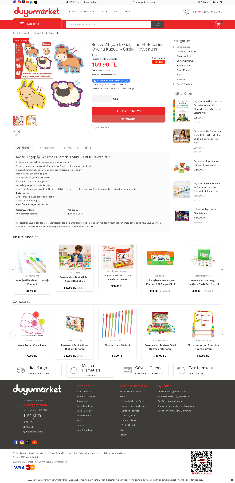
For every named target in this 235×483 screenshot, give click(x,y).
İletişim (127, 11)
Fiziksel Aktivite (75, 272)
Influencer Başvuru (34, 431)
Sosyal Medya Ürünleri (131, 391)
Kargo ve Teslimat (130, 410)
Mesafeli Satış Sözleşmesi (134, 405)
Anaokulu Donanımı (186, 51)
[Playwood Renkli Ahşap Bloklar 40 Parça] (74, 323)
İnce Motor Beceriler (28, 213)
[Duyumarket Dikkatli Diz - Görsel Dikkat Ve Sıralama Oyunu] (74, 257)
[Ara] (157, 24)
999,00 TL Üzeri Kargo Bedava (82, 1)
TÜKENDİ (130, 118)
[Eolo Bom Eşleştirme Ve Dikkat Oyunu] (182, 215)
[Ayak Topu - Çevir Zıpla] (31, 323)
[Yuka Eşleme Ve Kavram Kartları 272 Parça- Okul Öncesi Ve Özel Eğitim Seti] (160, 259)
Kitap (179, 74)
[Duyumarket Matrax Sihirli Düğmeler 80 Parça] (160, 323)
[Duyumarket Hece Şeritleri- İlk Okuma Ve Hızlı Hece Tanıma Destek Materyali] (182, 189)
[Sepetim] (218, 24)
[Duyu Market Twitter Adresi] (24, 3)
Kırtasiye (181, 79)
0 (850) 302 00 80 (212, 11)
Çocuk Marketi (184, 70)
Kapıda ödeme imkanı (145, 1)
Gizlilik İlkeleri (128, 425)
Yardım (104, 11)
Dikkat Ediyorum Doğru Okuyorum (174, 410)
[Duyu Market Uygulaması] (32, 3)
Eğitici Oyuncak (20, 33)
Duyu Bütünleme (185, 60)
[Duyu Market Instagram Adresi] (19, 3)
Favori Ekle (103, 127)
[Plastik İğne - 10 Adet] (117, 323)
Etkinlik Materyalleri (203, 275)
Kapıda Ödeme (128, 420)
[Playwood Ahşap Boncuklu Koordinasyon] (203, 323)
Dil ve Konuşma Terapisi (118, 271)
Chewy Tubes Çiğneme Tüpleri (172, 391)
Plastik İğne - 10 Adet (117, 345)
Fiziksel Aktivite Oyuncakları (47, 33)
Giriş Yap (204, 2)
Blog (115, 11)
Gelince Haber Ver (129, 111)
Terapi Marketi (184, 56)
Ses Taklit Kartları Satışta (170, 401)
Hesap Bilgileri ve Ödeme (133, 401)
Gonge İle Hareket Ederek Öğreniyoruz (177, 405)
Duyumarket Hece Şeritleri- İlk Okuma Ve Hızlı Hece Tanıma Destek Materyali (207, 187)
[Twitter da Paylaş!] (16, 135)
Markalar (70, 11)
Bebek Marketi (184, 65)
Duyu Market (88, 11)
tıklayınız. (199, 480)
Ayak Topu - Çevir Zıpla (32, 345)
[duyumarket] (37, 11)
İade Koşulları (128, 415)
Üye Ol (218, 2)
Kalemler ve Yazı (32, 275)
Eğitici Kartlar (160, 275)
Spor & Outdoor (184, 84)
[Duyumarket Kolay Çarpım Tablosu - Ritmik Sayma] (182, 167)
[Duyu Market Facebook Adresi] (15, 3)
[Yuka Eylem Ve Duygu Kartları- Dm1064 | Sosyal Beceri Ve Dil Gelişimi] (203, 259)
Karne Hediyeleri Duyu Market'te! (174, 396)
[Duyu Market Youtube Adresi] (28, 3)
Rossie (95, 55)
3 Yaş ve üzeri (76, 213)
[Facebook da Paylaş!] (14, 135)
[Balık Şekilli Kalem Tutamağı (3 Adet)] (31, 259)
